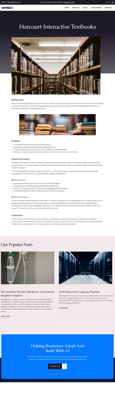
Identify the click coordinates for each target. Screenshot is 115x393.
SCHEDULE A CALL (69, 2)
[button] (57, 366)
